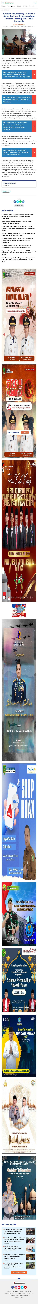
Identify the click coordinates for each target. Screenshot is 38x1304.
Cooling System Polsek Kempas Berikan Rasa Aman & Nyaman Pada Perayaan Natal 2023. (16, 152)
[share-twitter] (17, 201)
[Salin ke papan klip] (23, 201)
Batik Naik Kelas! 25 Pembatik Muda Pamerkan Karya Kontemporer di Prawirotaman (14, 1256)
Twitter (23, 1289)
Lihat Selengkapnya (18, 1272)
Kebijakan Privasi (9, 1293)
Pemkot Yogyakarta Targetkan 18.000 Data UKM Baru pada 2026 (13, 1248)
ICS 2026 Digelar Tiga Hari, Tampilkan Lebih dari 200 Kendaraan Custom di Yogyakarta (13, 1231)
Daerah (32, 6)
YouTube (26, 1289)
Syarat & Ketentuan (14, 1295)
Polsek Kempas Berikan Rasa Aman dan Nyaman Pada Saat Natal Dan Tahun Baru (16, 100)
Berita (25, 6)
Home (3, 6)
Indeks (19, 6)
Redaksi (9, 1291)
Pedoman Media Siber (25, 1291)
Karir (23, 1293)
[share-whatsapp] (20, 201)
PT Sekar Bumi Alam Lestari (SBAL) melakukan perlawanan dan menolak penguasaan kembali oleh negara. (13, 1265)
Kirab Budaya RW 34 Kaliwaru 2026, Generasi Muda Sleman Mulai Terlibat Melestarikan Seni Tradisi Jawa (14, 1239)
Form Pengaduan (24, 1295)
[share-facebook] (15, 201)
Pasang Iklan (18, 1293)
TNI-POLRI (6, 191)
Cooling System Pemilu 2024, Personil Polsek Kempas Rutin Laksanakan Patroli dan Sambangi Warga (16, 74)
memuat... (6, 185)
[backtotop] (19, 1279)
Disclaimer (15, 1291)
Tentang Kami (29, 1293)
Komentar (20, 205)
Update (25, 432)
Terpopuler (11, 6)
